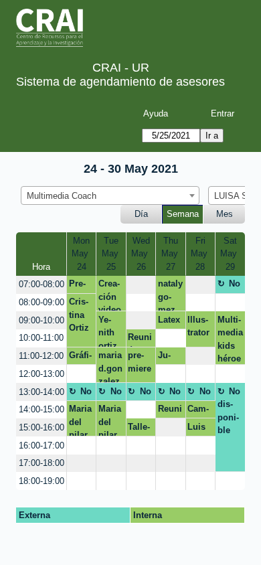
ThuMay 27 (171, 254)
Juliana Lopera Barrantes (168, 357)
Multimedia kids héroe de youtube (230, 340)
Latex (169, 320)
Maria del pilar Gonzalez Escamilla (80, 420)
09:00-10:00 (41, 320)
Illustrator (198, 326)
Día (141, 214)
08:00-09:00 (41, 302)
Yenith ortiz (107, 331)
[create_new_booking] (141, 285)
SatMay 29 (230, 254)
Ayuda (155, 113)
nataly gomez (170, 294)
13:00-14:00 (41, 392)
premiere (139, 362)
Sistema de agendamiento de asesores (120, 81)
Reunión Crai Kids (170, 411)
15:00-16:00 (41, 427)
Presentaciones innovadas (81, 285)
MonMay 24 (81, 254)
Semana (183, 214)
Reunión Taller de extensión (140, 339)
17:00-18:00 (41, 463)
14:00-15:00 (41, 409)
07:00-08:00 (41, 284)
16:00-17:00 (41, 445)
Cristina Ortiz (79, 315)
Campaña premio (198, 411)
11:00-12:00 (41, 356)
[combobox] (110, 195)
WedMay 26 (141, 254)
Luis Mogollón (200, 429)
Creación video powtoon (109, 294)
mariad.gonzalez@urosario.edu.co (110, 366)
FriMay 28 (200, 254)
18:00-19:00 (41, 481)
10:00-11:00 (41, 338)
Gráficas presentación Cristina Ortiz (81, 357)
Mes (224, 214)
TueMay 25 (111, 254)
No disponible (229, 285)
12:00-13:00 (41, 374)
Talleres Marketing (140, 429)
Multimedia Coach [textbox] (61, 196)
